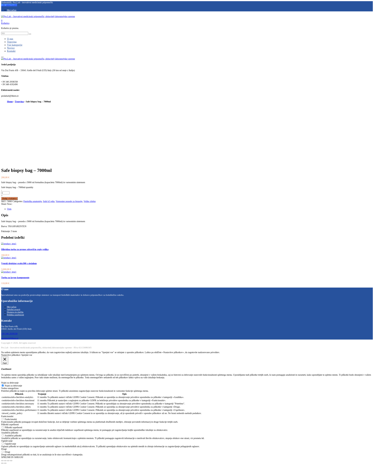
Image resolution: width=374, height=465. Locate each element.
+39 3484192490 (9, 5)
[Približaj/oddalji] (11, 460)
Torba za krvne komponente (15, 277)
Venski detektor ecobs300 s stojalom (19, 263)
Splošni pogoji (13, 309)
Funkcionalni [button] (7, 416)
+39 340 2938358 (9, 333)
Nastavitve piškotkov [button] (11, 355)
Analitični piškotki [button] (9, 432)
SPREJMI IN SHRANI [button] (12, 457)
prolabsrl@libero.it (9, 338)
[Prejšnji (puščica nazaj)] (2, 463)
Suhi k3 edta (48, 201)
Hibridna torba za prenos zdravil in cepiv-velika (25, 249)
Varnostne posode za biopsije (69, 201)
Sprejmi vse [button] (26, 355)
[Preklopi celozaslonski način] (8, 460)
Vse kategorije (14, 44)
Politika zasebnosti (15, 315)
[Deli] (5, 460)
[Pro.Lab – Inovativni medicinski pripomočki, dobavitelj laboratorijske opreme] (38, 16)
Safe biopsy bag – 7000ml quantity (17, 187)
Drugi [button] (4, 449)
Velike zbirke (90, 201)
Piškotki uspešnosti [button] (10, 424)
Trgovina (12, 41)
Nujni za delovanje (13, 385)
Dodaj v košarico (9, 198)
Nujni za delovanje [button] (10, 382)
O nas (10, 38)
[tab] (190, 209)
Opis (9, 209)
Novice (11, 47)
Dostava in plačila (15, 312)
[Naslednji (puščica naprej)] (5, 463)
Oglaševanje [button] (7, 441)
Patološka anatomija (32, 201)
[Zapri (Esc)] (2, 460)
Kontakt (11, 51)
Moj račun (11, 10)
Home (10, 101)
